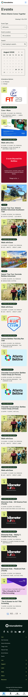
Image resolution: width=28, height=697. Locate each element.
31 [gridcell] (16, 58)
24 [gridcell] (4, 69)
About (3, 675)
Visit (2, 637)
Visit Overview (4, 640)
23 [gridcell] (22, 66)
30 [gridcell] (13, 58)
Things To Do (4, 646)
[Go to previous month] (18, 52)
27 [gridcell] (4, 58)
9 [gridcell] (21, 61)
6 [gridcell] (21, 72)
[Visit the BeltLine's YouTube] (20, 632)
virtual (5, 84)
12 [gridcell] (10, 64)
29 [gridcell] (10, 58)
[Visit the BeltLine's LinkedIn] (15, 632)
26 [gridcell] (10, 69)
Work (2, 672)
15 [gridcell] (19, 64)
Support (3, 664)
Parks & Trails (4, 649)
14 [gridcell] (16, 64)
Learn (2, 668)
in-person (6, 82)
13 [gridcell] (13, 64)
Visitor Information (5, 643)
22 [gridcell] (19, 66)
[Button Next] (20, 613)
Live (2, 660)
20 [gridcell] (13, 66)
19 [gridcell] (10, 66)
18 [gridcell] (7, 66)
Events (3, 656)
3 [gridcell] (4, 61)
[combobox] (14, 27)
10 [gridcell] (4, 64)
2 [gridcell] (21, 58)
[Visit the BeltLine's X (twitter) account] (8, 632)
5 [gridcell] (10, 61)
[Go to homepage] (7, 2)
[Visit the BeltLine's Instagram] (12, 632)
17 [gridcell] (4, 66)
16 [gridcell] (21, 64)
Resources (4, 679)
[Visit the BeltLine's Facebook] (4, 632)
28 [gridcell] (7, 58)
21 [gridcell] (16, 66)
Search (3, 40)
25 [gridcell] (7, 69)
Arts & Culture (4, 653)
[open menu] (25, 2)
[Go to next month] (21, 52)
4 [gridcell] (7, 61)
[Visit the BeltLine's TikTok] (23, 632)
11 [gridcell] (7, 64)
